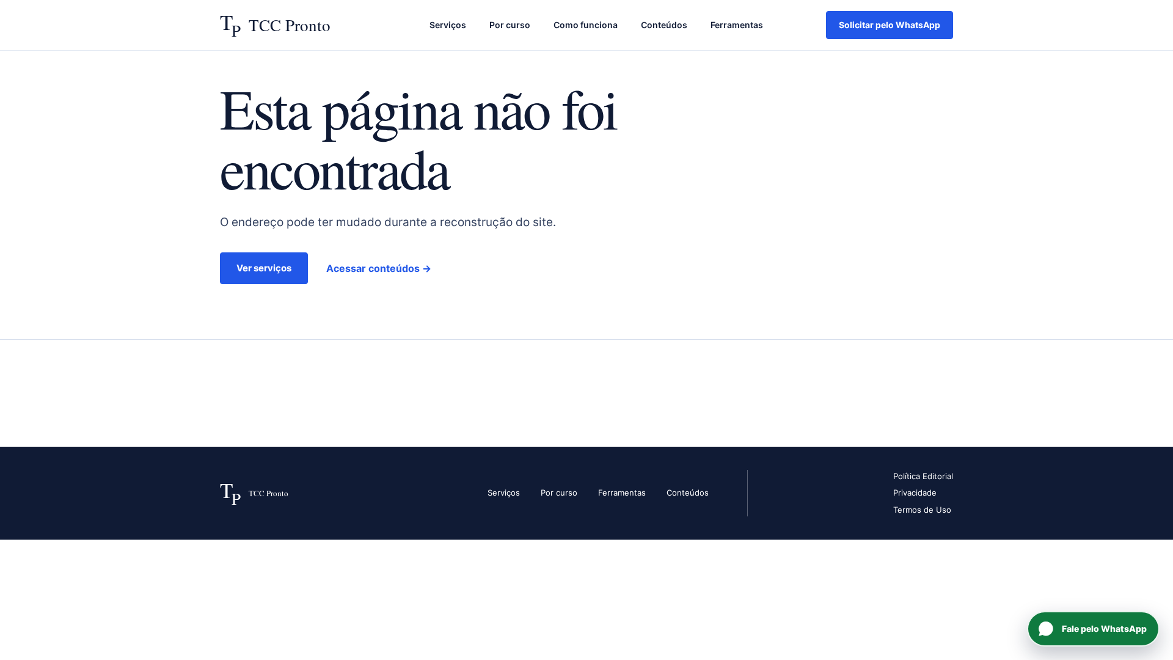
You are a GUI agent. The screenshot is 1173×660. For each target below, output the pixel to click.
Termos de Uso (922, 510)
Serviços (447, 25)
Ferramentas (737, 25)
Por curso (509, 25)
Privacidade (915, 492)
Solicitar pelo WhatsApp (889, 25)
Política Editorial (923, 476)
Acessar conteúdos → (378, 268)
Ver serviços (263, 268)
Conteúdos (664, 25)
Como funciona (586, 25)
